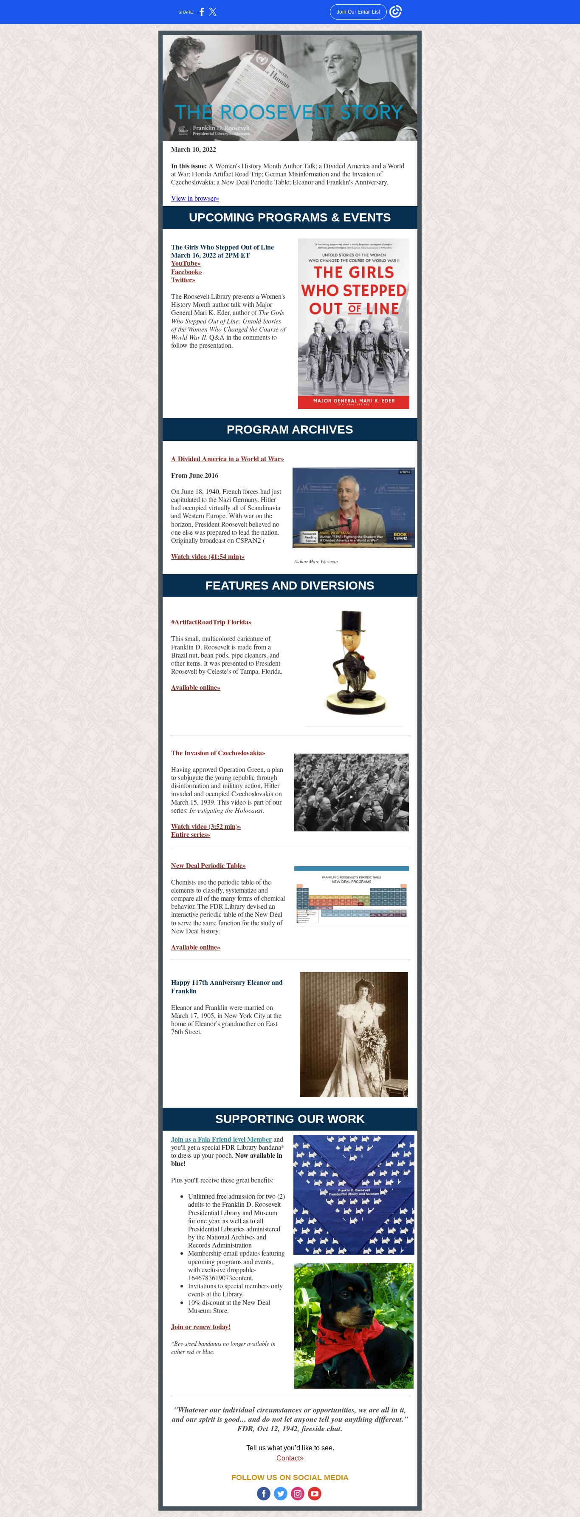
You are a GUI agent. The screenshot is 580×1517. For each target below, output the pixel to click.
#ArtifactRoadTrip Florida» (211, 622)
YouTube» (186, 263)
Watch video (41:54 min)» (208, 556)
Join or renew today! (201, 1326)
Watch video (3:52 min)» (206, 826)
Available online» (195, 687)
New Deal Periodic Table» (208, 865)
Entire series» (190, 834)
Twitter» (183, 279)
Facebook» (186, 271)
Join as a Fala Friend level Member (221, 1139)
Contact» (290, 1458)
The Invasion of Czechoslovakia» (218, 752)
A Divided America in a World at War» (227, 458)
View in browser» (195, 197)
